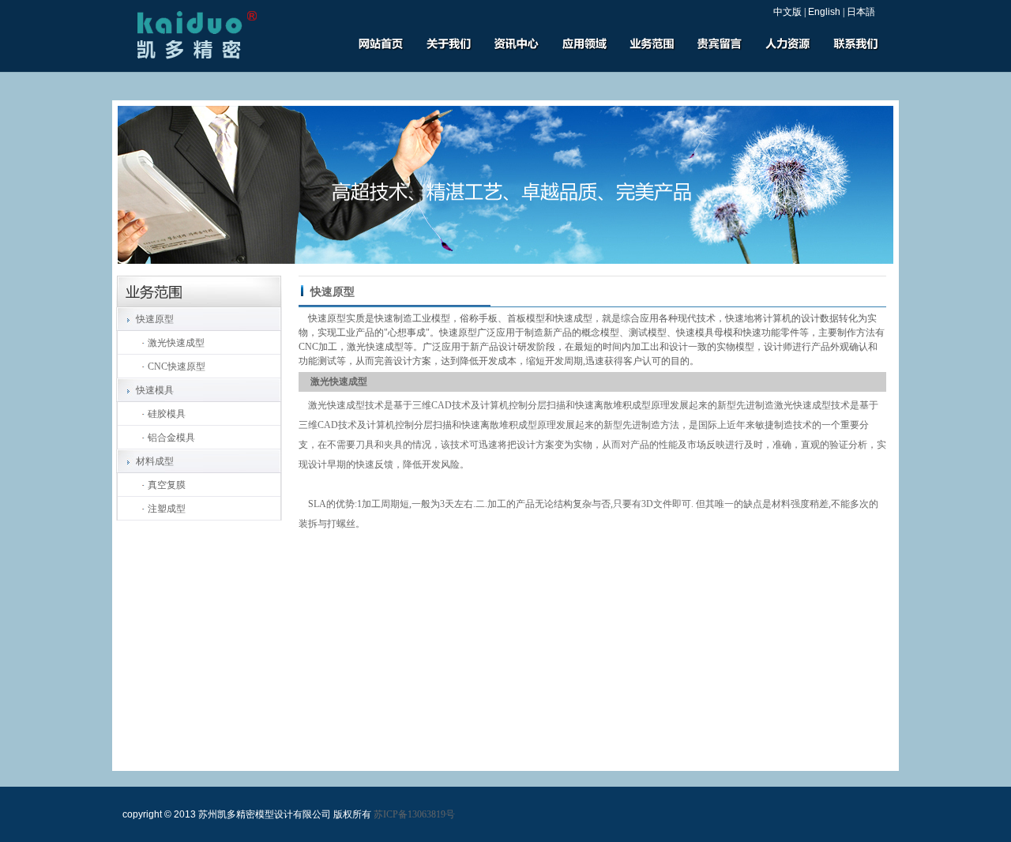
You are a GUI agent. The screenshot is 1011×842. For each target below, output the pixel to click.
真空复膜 (167, 485)
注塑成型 (167, 508)
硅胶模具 (167, 413)
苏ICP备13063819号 (414, 814)
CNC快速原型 (176, 366)
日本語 (861, 11)
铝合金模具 (171, 437)
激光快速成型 (176, 342)
